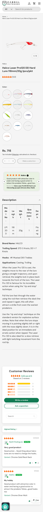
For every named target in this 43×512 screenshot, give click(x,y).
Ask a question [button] (21, 406)
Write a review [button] (21, 400)
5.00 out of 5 (26, 376)
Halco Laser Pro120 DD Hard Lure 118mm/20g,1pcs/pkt (19, 18)
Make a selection (29, 161)
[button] (34, 3)
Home (4, 17)
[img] (8, 438)
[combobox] (21, 9)
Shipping (15, 154)
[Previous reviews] (4, 181)
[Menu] (39, 3)
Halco (4, 64)
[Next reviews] (38, 181)
